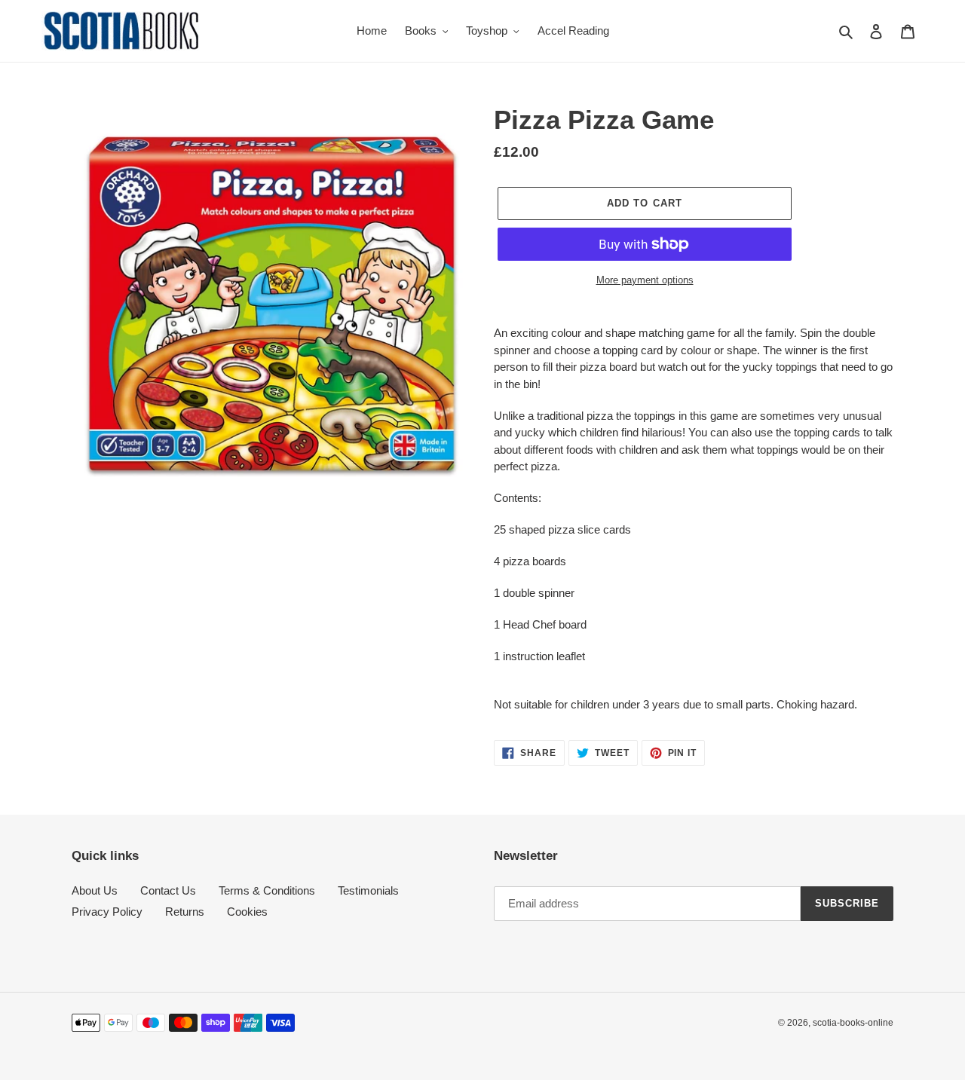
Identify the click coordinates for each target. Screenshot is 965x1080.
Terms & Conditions (267, 890)
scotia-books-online (853, 1022)
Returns (184, 911)
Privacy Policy (107, 911)
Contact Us (168, 890)
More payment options (645, 280)
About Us (95, 890)
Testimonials (368, 890)
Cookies (247, 911)
